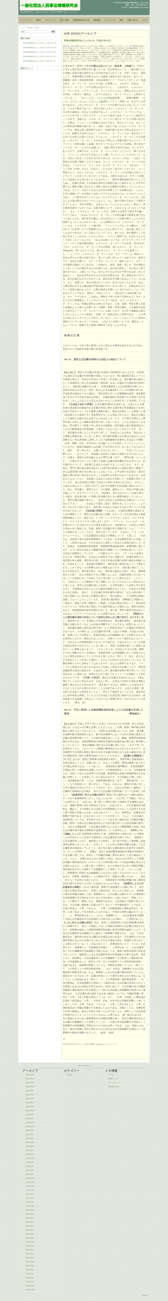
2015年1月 (29, 1258)
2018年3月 (29, 1174)
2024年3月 (29, 1083)
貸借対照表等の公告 (81, 20)
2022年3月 (29, 1106)
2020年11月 (30, 1126)
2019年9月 (29, 1146)
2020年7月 (29, 1130)
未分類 (86, 1044)
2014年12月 (30, 1262)
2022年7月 (29, 1098)
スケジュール (110, 20)
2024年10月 (30, 1079)
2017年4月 (29, 1198)
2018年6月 (29, 1170)
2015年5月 (29, 1250)
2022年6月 (29, 1102)
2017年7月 (29, 1190)
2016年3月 (29, 1230)
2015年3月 (29, 1254)
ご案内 (38, 20)
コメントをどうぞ (110, 1044)
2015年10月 (30, 1242)
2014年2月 (29, 1281)
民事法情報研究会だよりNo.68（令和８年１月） (40, 43)
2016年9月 (29, 1214)
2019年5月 (29, 1154)
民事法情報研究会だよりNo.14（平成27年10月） (88, 40)
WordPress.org (113, 1086)
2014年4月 (29, 1278)
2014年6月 (29, 1274)
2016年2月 (29, 1234)
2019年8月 (29, 1150)
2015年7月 (29, 1246)
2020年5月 (29, 1134)
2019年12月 (30, 1142)
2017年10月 (30, 1186)
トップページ (25, 20)
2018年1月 (29, 1178)
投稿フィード (113, 1079)
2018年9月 (29, 1162)
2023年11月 (30, 1086)
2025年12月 (30, 1075)
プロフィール (50, 20)
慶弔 (121, 20)
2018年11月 (30, 1158)
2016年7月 (29, 1222)
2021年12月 (30, 1110)
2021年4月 (29, 1118)
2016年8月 (29, 1218)
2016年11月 (30, 1206)
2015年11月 (30, 1238)
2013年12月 (30, 1286)
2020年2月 (29, 1138)
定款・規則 (64, 20)
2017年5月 (29, 1194)
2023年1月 (29, 1094)
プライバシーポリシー (84, 1065)
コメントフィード (114, 1083)
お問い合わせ (132, 20)
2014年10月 (30, 1266)
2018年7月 (29, 1166)
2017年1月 (29, 1202)
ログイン (111, 1075)
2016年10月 (30, 1210)
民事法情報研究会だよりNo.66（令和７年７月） (40, 52)
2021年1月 (29, 1122)
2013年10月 (30, 1289)
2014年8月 (29, 1270)
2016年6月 (29, 1226)
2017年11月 (30, 1182)
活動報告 (97, 20)
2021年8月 (29, 1114)
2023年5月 (29, 1091)
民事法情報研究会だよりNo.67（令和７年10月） (40, 48)
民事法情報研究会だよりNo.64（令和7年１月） (40, 61)
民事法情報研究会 (50, 5)
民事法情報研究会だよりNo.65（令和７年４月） (40, 56)
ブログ (145, 20)
